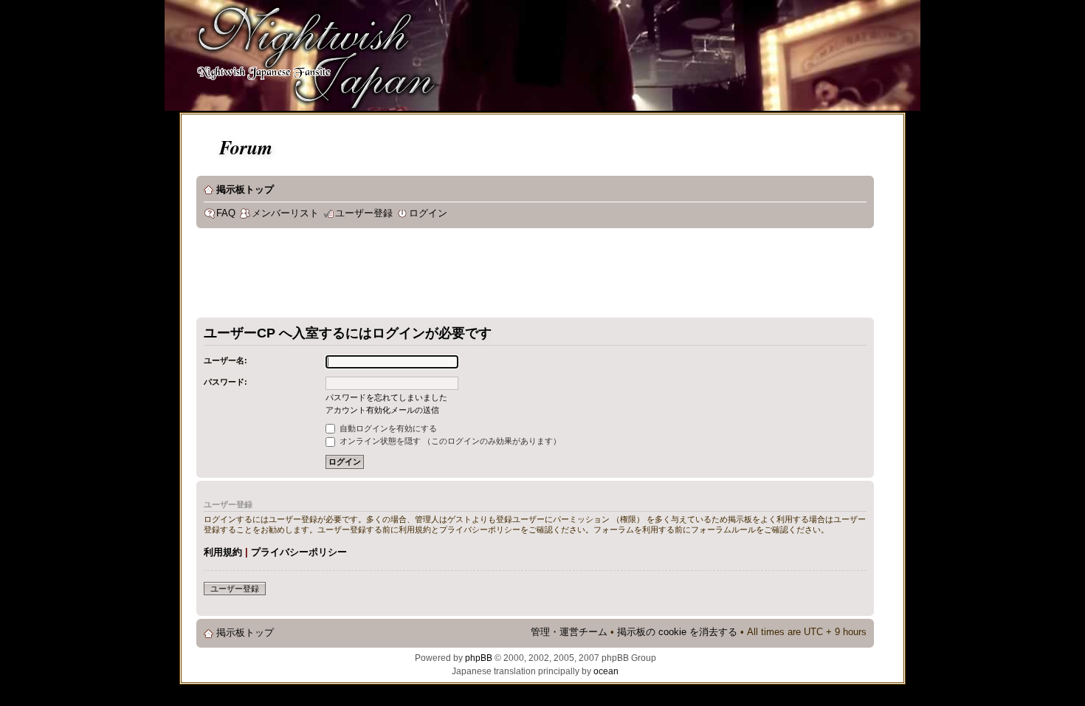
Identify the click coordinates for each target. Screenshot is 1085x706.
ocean (606, 671)
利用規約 (223, 552)
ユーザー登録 (364, 213)
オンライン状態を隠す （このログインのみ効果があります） (449, 440)
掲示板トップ (245, 190)
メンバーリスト (285, 213)
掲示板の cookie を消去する (677, 632)
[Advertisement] (465, 276)
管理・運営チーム (569, 632)
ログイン (428, 213)
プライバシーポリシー (299, 552)
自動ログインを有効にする (387, 428)
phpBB (478, 658)
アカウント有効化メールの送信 (382, 409)
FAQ (225, 213)
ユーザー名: (225, 360)
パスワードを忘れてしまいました (386, 397)
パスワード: (225, 381)
